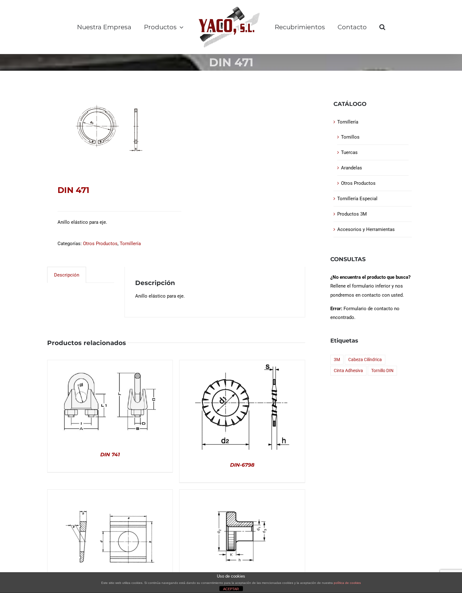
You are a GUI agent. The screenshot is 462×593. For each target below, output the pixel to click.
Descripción (66, 275)
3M (337, 359)
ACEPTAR (231, 589)
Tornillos (350, 137)
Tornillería (130, 243)
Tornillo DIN (382, 370)
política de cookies (347, 583)
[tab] (66, 275)
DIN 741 (110, 455)
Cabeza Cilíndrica (365, 359)
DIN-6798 (242, 465)
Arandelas (351, 168)
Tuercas (349, 152)
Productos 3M (352, 214)
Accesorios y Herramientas (366, 229)
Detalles (110, 403)
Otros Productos (100, 243)
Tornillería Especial (357, 198)
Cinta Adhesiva (348, 370)
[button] (382, 27)
